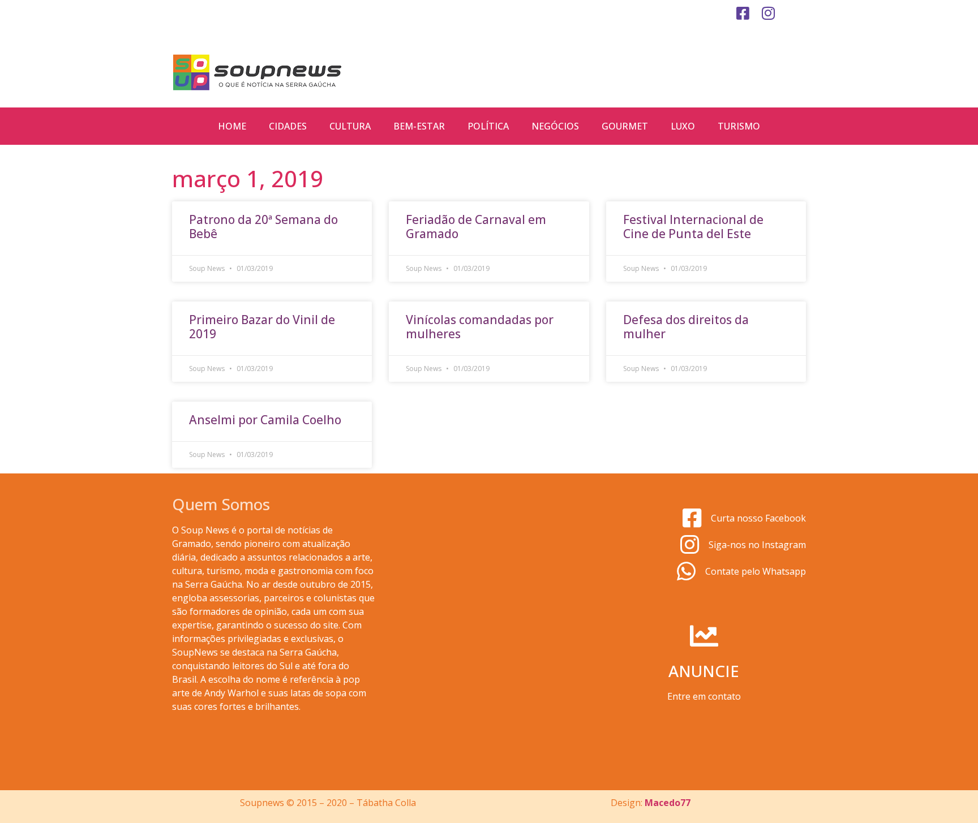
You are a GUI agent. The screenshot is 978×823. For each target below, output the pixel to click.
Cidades (288, 126)
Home (232, 126)
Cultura (350, 126)
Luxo (683, 126)
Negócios (555, 126)
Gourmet (625, 126)
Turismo (739, 126)
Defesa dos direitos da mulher (686, 327)
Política (488, 126)
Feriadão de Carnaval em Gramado (476, 227)
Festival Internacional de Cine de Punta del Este (693, 227)
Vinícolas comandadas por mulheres (480, 327)
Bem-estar (419, 126)
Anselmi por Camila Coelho (265, 420)
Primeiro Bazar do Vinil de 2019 (262, 327)
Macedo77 (667, 802)
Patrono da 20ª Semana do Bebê (263, 227)
